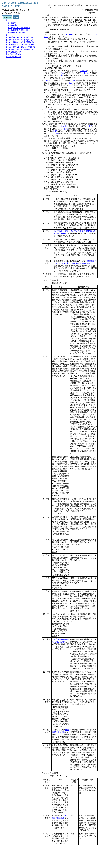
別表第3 (64, 126)
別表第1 (83, 71)
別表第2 (86, 73)
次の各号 (69, 34)
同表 (62, 73)
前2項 (47, 109)
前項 (47, 138)
